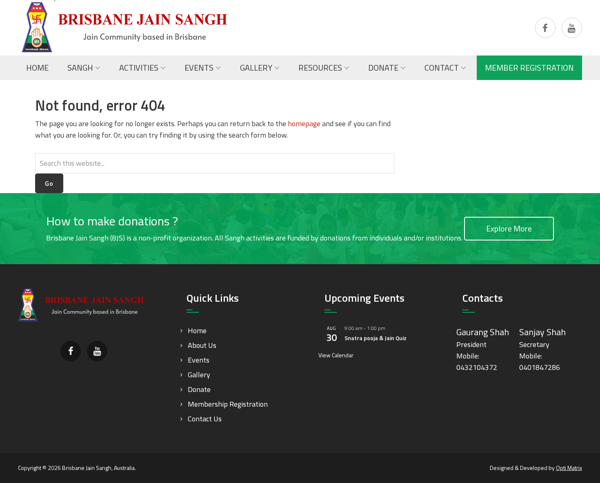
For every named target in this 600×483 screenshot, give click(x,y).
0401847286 (539, 367)
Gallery (199, 374)
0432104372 (476, 367)
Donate (199, 389)
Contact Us (205, 418)
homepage (304, 123)
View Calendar (335, 355)
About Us (202, 345)
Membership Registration (228, 404)
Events (198, 359)
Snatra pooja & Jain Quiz (375, 338)
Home (197, 330)
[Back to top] (577, 460)
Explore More (509, 228)
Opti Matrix (569, 467)
